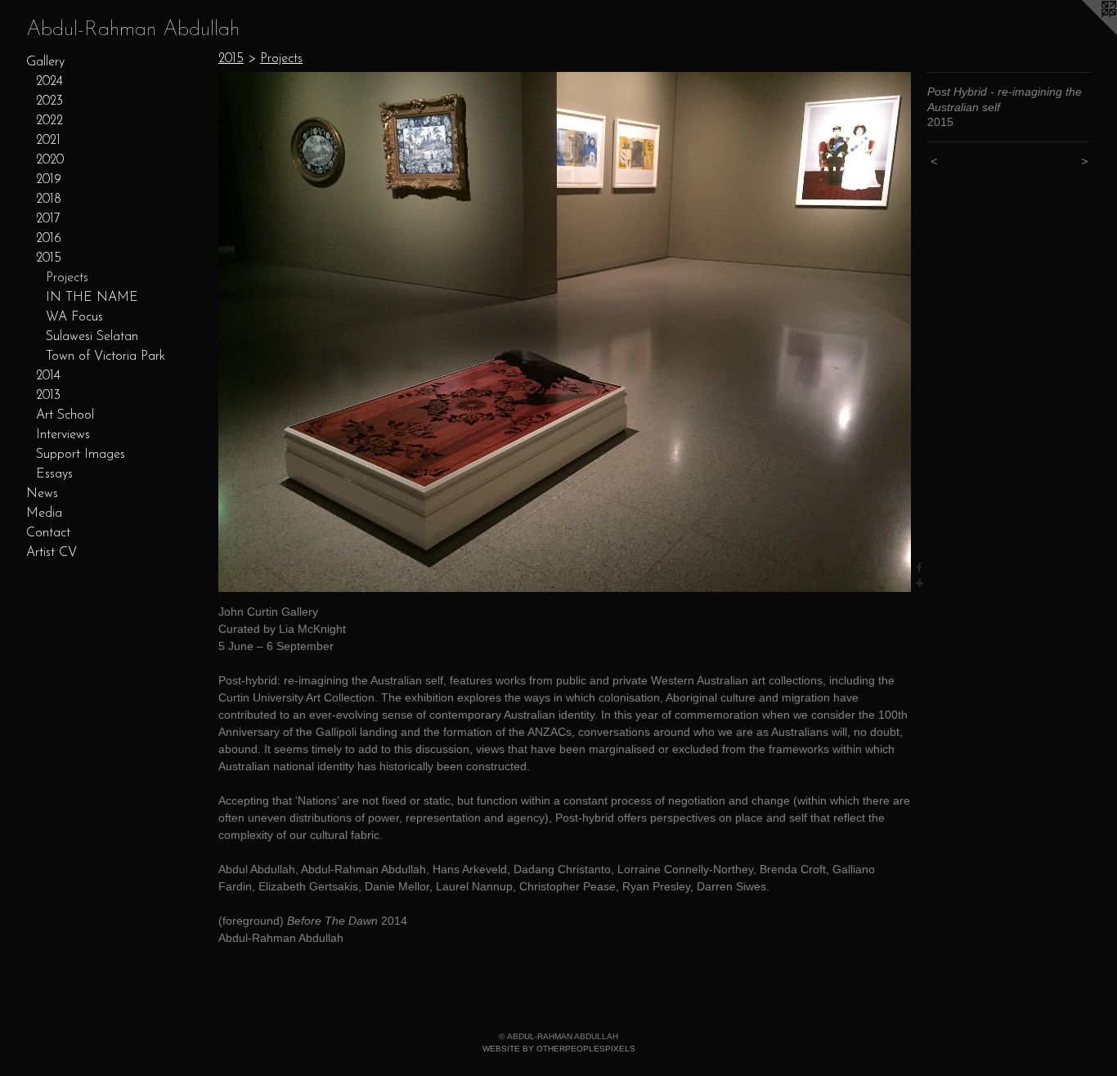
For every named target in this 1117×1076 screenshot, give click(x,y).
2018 (48, 199)
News (42, 493)
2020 (50, 160)
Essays (54, 474)
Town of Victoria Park (105, 356)
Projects (67, 278)
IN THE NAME (92, 297)
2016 (48, 238)
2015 (48, 258)
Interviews (63, 435)
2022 (49, 121)
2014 (48, 376)
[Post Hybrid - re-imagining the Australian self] (564, 332)
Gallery (45, 62)
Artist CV (51, 552)
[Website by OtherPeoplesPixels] (1084, 32)
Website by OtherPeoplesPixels (558, 1048)
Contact (48, 533)
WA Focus (74, 317)
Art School (65, 415)
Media (44, 513)
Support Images (80, 454)
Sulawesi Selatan (92, 336)
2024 (49, 81)
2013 (48, 395)
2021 (48, 140)
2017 (48, 219)
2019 (48, 179)
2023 (49, 101)
